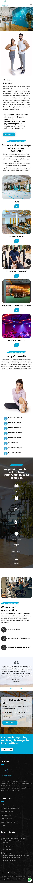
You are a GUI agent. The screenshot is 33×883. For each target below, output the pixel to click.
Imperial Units (21, 712)
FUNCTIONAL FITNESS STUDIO (10, 808)
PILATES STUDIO (6, 815)
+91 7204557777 (8, 849)
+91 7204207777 (8, 846)
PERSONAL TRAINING (7, 811)
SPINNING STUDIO (6, 818)
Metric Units (8, 712)
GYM (2, 804)
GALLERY (3, 825)
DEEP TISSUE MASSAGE (8, 822)
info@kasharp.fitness (9, 860)
